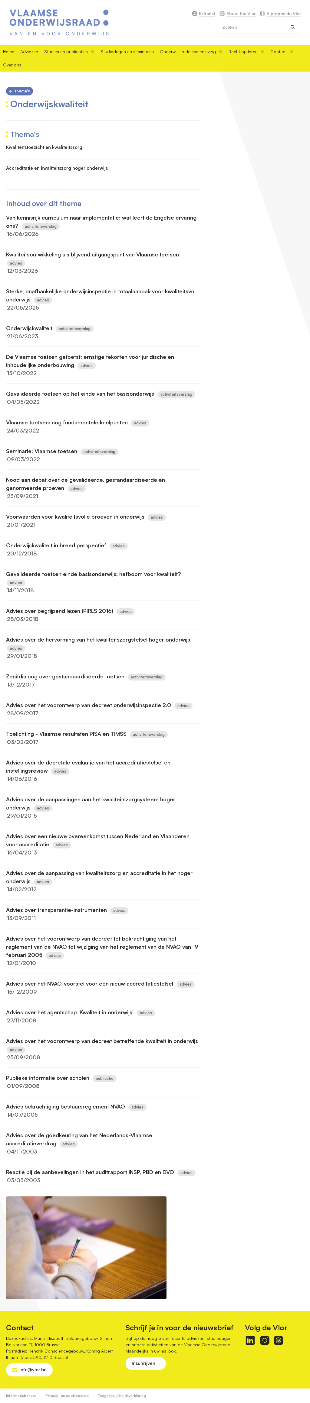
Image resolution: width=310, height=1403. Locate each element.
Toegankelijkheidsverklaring (122, 1395)
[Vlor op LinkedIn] (250, 1340)
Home (8, 51)
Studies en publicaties (66, 51)
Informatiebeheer (21, 1395)
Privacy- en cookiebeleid (67, 1395)
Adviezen (29, 51)
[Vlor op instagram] (264, 1340)
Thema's (22, 90)
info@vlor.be (33, 1369)
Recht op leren (243, 51)
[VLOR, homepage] (59, 22)
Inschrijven (143, 1363)
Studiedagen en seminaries (127, 51)
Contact (278, 51)
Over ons (12, 64)
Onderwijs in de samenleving (188, 51)
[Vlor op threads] (278, 1340)
